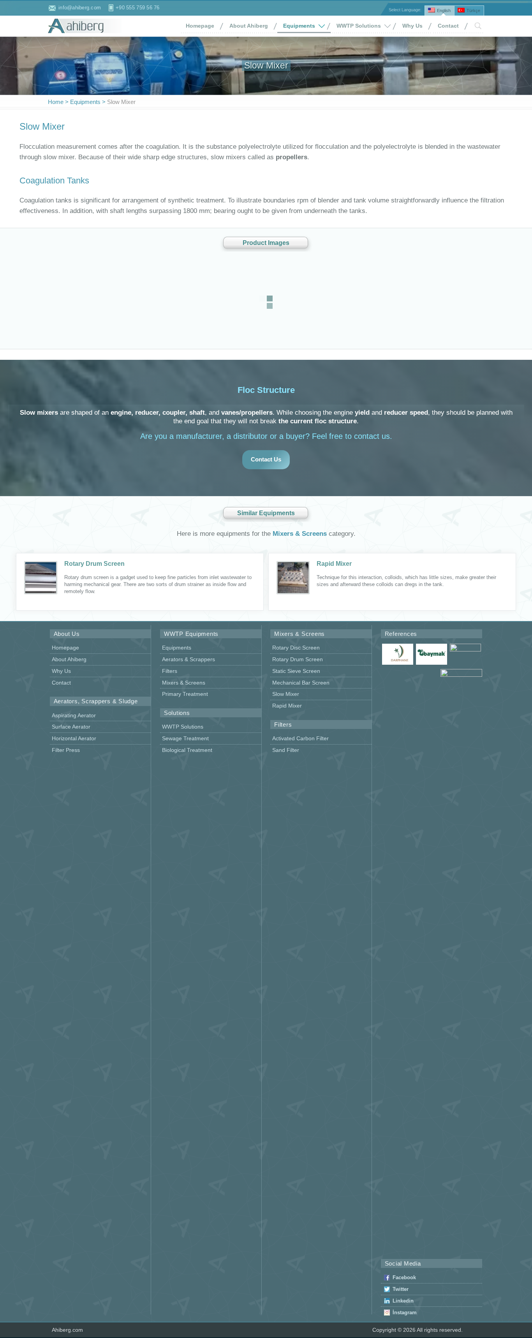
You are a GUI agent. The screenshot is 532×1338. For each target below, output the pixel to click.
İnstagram (405, 1312)
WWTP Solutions (358, 26)
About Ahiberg (248, 26)
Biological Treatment (187, 750)
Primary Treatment (185, 694)
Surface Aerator (71, 727)
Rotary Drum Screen (94, 563)
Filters (169, 671)
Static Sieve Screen (296, 671)
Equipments (299, 26)
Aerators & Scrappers (188, 659)
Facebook (404, 1277)
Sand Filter (285, 750)
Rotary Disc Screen (296, 647)
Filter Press (66, 750)
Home (55, 102)
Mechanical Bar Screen (300, 683)
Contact (448, 26)
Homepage (200, 26)
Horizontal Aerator (74, 738)
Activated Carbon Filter (300, 738)
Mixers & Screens (300, 533)
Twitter (401, 1289)
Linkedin (403, 1301)
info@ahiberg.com (79, 8)
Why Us (412, 26)
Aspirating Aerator (74, 715)
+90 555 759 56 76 (137, 8)
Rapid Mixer (334, 563)
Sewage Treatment (185, 738)
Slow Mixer (285, 694)
